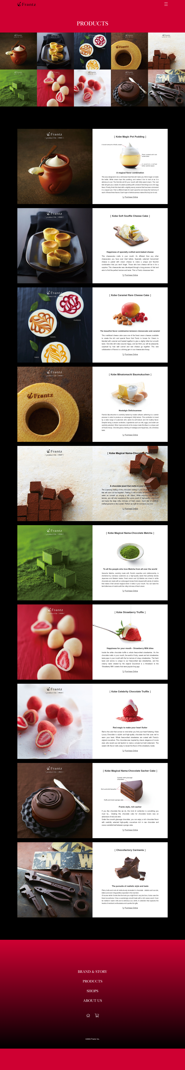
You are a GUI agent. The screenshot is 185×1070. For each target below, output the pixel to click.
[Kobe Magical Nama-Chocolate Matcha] (54, 562)
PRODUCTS (92, 982)
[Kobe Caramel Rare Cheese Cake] (54, 325)
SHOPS (92, 991)
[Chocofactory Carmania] (54, 879)
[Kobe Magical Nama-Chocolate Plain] (54, 483)
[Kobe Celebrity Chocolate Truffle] (54, 721)
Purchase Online (131, 197)
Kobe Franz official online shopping (97, 1015)
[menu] (166, 4)
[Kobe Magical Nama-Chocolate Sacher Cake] (54, 800)
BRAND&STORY (92, 972)
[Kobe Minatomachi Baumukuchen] (54, 404)
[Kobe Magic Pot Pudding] (54, 166)
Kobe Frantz (26, 4)
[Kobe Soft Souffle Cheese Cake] (54, 245)
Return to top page (88, 1015)
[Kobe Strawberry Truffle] (54, 642)
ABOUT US (92, 1001)
